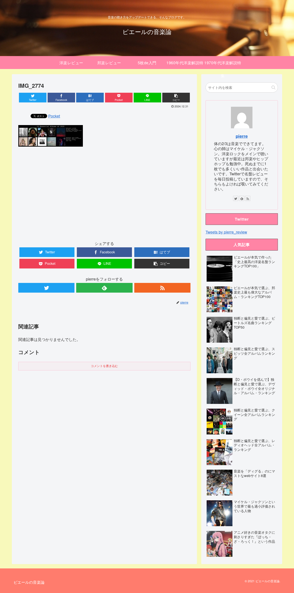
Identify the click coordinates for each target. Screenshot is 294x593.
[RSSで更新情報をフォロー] (162, 288)
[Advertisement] (104, 197)
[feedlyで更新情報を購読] (104, 288)
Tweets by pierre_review (226, 232)
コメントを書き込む (104, 366)
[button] (273, 87)
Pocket (54, 116)
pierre (242, 136)
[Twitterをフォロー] (46, 288)
